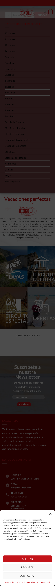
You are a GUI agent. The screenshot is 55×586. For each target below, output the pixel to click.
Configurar (27, 575)
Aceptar (27, 558)
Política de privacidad (30, 582)
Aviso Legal (45, 582)
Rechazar (27, 567)
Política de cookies (12, 582)
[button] (50, 513)
